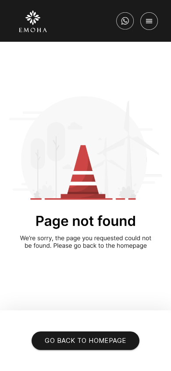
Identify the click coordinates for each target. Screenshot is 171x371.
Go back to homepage (85, 340)
